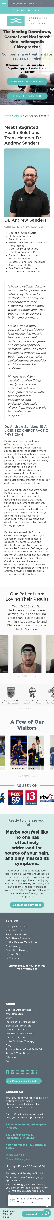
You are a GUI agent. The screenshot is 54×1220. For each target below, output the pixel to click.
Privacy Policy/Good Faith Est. (24, 1049)
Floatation (36, 68)
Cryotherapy (16, 68)
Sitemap (11, 1057)
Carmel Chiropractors (19, 1037)
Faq (8, 1061)
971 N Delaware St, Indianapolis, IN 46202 (26, 1126)
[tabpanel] (27, 654)
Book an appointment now (27, 81)
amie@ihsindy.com (20, 1159)
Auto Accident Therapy (20, 1041)
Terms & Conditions (17, 1053)
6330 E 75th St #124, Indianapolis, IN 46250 (20, 1136)
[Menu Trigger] (4, 3)
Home (8, 115)
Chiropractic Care (16, 926)
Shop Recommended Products (21, 1081)
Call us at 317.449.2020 (27, 96)
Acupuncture (36, 65)
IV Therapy (27, 71)
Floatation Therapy (17, 950)
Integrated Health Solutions (27, 3)
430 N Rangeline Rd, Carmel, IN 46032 (26, 1146)
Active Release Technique (21, 942)
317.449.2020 (16, 1155)
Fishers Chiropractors (19, 1029)
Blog (9, 1045)
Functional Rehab (16, 934)
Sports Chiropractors (18, 1025)
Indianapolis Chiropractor (21, 1021)
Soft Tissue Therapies (19, 938)
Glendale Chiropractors (20, 1033)
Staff (9, 1017)
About (18, 115)
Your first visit (14, 1013)
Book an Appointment (19, 1009)
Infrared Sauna (14, 954)
